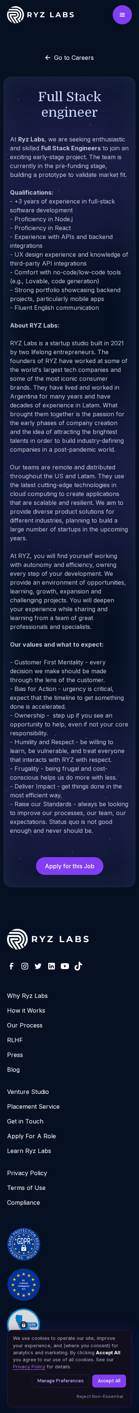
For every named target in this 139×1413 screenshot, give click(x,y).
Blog (13, 1069)
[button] (122, 14)
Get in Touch (25, 1121)
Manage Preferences (60, 1381)
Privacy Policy (27, 1173)
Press (15, 1054)
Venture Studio (28, 1091)
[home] (32, 14)
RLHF (15, 1040)
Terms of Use (26, 1187)
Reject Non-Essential (100, 1396)
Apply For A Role (31, 1136)
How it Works (26, 1010)
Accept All (109, 1381)
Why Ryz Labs (27, 995)
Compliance (23, 1202)
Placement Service (33, 1106)
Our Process (25, 1025)
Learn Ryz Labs (29, 1150)
